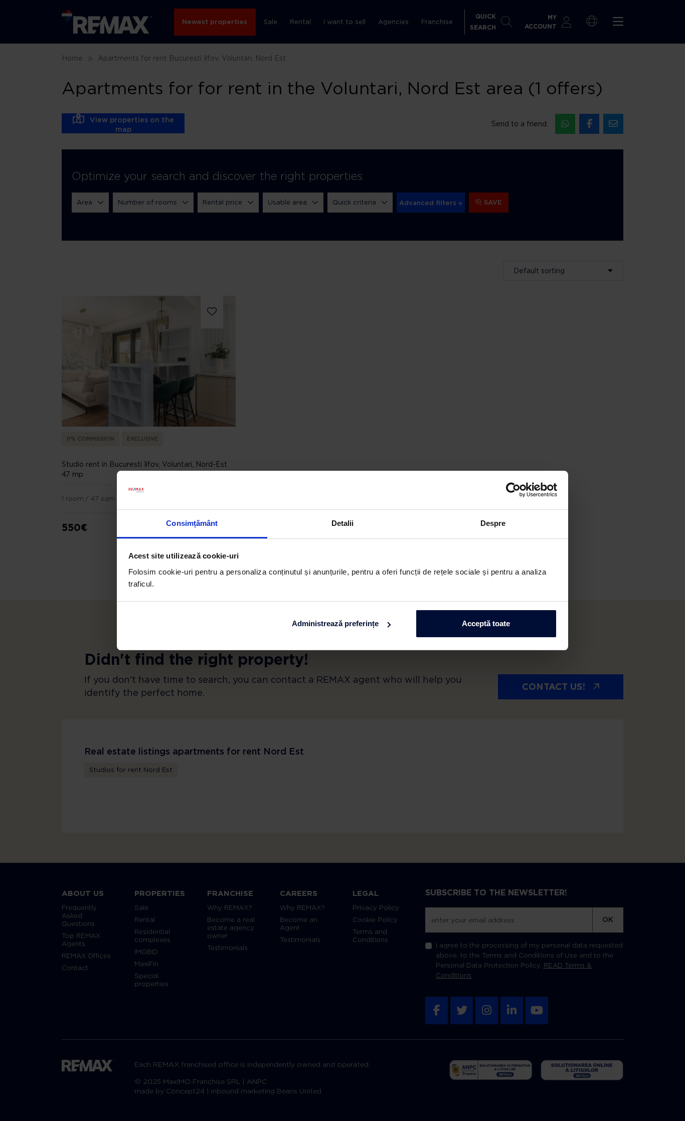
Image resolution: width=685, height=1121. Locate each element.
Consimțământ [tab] (192, 523)
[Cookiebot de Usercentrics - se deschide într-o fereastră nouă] (513, 490)
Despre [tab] (493, 523)
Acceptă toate (486, 623)
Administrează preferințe (335, 623)
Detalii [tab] (342, 523)
